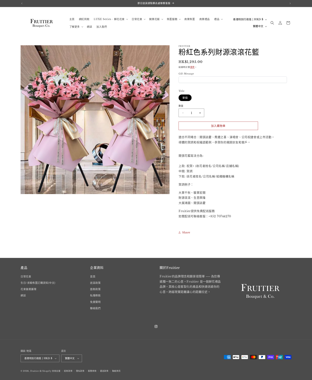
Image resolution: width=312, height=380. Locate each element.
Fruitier (34, 371)
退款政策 (95, 289)
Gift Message (186, 73)
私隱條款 (95, 295)
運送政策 (104, 371)
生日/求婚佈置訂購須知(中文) (38, 282)
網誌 (23, 295)
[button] (110, 19)
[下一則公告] (290, 3)
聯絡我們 (95, 308)
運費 (192, 67)
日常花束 (26, 276)
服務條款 (92, 371)
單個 (185, 97)
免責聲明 (95, 302)
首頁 (92, 276)
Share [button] (186, 232)
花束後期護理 (28, 289)
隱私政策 (80, 371)
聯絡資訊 (116, 371)
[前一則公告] (22, 3)
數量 (181, 105)
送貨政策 (95, 282)
